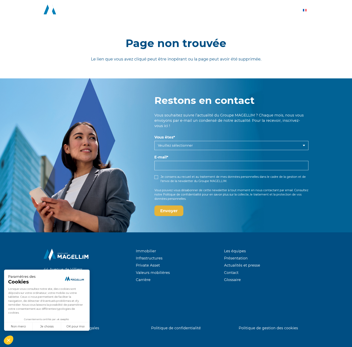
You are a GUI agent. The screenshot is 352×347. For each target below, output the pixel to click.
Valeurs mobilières (153, 272)
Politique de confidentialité (182, 194)
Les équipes (235, 251)
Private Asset (148, 265)
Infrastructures (149, 258)
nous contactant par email (274, 190)
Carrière (143, 280)
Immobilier (146, 251)
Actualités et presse (242, 265)
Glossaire (232, 280)
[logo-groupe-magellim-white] (66, 10)
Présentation (236, 258)
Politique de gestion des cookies (268, 328)
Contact (231, 272)
